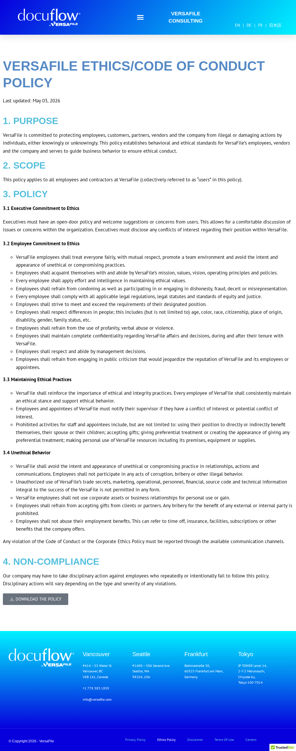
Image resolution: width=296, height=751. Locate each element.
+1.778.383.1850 (96, 688)
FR (260, 25)
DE (249, 25)
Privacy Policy (135, 739)
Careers (250, 739)
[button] (140, 17)
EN (237, 25)
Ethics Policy (166, 739)
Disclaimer (195, 739)
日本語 (275, 25)
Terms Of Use (224, 739)
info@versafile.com (97, 699)
